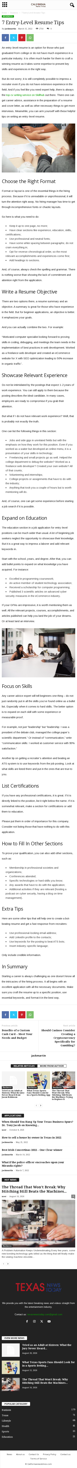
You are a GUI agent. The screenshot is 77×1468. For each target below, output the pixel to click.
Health (5, 1426)
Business (14, 13)
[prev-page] (36, 1105)
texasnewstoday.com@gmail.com (44, 1314)
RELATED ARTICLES (24, 1066)
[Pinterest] (21, 37)
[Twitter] (13, 37)
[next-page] (40, 1105)
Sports (5, 1431)
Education (7, 1437)
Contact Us (34, 1454)
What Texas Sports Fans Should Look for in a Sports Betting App (38, 1093)
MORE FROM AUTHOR (52, 1066)
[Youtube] (49, 1321)
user (4, 1130)
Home (4, 13)
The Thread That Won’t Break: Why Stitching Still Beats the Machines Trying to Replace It (62, 1095)
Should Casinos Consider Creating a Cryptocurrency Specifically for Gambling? (58, 1038)
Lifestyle (6, 1420)
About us (20, 1454)
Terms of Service (38, 1458)
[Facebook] (5, 37)
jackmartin (10, 29)
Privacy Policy (49, 1454)
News (9, 1454)
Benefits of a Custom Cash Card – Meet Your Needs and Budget (17, 1034)
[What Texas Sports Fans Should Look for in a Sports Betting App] (38, 1080)
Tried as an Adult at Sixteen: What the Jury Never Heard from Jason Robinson (13, 1094)
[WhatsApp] (30, 37)
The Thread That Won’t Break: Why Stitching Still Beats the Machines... (34, 1189)
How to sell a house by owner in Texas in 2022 (31, 1137)
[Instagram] (35, 1321)
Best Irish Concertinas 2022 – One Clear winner (32, 1150)
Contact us (65, 1454)
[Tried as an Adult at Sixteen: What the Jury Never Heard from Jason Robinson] (13, 1080)
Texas (5, 1415)
